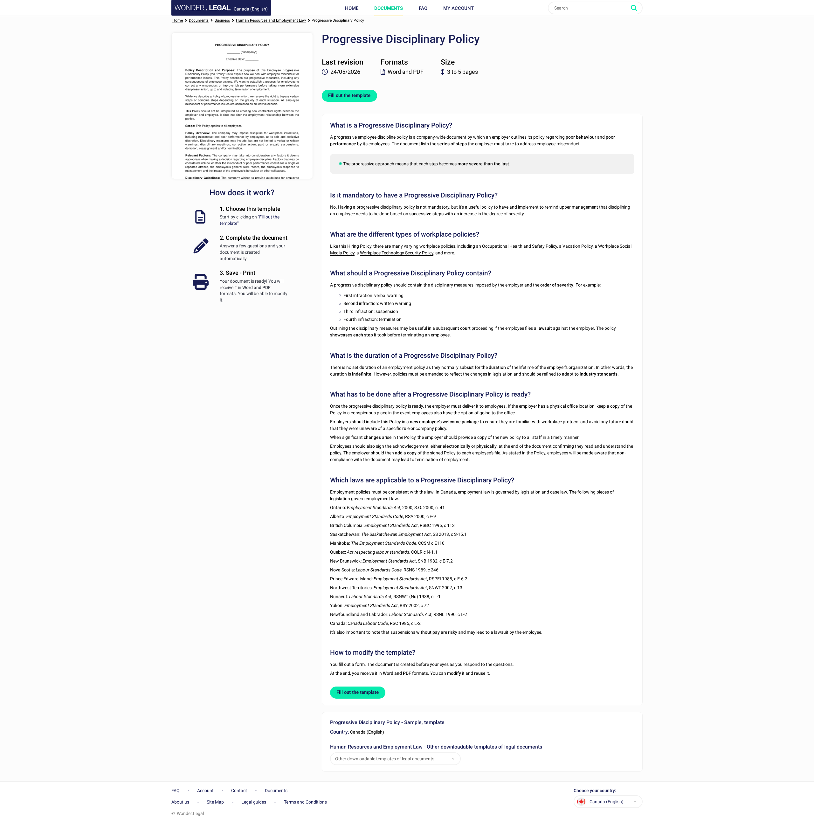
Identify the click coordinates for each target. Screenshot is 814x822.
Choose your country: (595, 790)
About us (180, 802)
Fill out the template (349, 95)
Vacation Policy (577, 246)
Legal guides (253, 802)
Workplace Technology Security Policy (396, 252)
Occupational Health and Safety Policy (519, 246)
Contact (239, 790)
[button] (453, 759)
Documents (388, 8)
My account (458, 8)
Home (351, 8)
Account (205, 790)
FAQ (423, 8)
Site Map (215, 802)
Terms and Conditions (305, 802)
